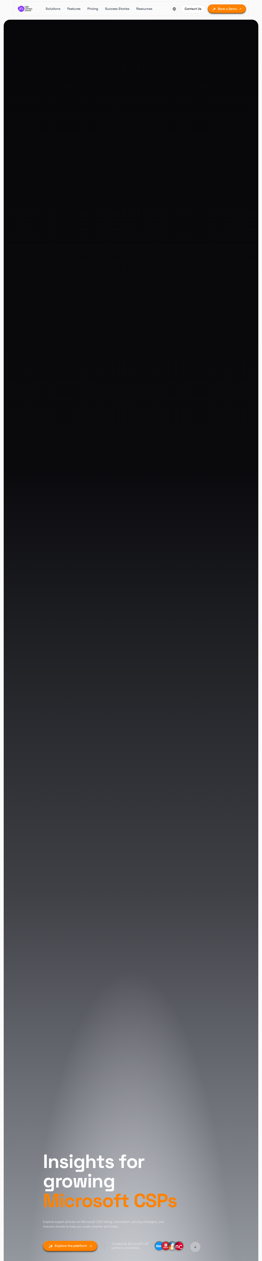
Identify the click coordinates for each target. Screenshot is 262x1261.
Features (74, 9)
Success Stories (117, 9)
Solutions (53, 9)
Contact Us (193, 9)
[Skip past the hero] (195, 1246)
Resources (144, 9)
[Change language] (174, 9)
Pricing (92, 9)
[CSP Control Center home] (25, 8)
